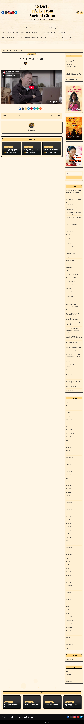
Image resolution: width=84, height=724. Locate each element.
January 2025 (69, 461)
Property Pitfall (69, 267)
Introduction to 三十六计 (58, 32)
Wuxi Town (68, 288)
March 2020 (69, 641)
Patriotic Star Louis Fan (71, 369)
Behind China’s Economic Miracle (17, 28)
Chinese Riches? (69, 231)
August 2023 (69, 516)
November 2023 (70, 506)
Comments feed (69, 678)
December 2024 (70, 464)
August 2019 (69, 648)
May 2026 (68, 409)
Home (4, 28)
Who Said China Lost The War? (64, 37)
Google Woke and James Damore (51, 150)
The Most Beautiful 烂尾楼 (72, 277)
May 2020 (68, 634)
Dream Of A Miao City (71, 238)
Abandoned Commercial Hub (72, 192)
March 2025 (69, 454)
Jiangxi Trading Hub (70, 260)
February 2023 (69, 537)
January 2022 (69, 582)
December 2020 (70, 620)
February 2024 (69, 495)
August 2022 (69, 558)
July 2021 (68, 603)
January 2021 (69, 616)
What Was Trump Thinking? (72, 79)
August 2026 (69, 402)
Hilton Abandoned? (70, 253)
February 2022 (69, 578)
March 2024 (69, 492)
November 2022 (70, 547)
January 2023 (69, 540)
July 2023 (68, 519)
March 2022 (69, 575)
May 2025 (68, 447)
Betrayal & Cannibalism (71, 309)
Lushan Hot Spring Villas (71, 264)
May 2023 (68, 526)
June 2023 (68, 523)
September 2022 (70, 554)
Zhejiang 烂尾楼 (69, 296)
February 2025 (69, 457)
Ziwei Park (68, 300)
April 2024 (68, 488)
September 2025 (70, 433)
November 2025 (70, 426)
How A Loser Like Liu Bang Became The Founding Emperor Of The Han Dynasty (25, 32)
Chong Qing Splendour (71, 234)
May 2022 (68, 568)
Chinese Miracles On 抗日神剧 (73, 356)
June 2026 (68, 405)
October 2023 (69, 509)
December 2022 (69, 544)
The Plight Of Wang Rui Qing (72, 281)
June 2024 (68, 481)
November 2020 (70, 623)
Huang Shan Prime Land (71, 257)
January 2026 (69, 419)
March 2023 (69, 533)
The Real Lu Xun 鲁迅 (46, 37)
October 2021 (69, 592)
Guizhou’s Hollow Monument (72, 250)
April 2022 (68, 571)
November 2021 (69, 589)
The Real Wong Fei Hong (71, 378)
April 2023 (68, 530)
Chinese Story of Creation (37, 28)
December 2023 (70, 502)
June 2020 (68, 630)
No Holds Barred (55, 115)
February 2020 (69, 644)
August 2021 (69, 599)
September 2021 (69, 596)
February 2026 (69, 416)
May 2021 (68, 609)
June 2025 (68, 443)
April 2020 (68, 637)
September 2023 (70, 513)
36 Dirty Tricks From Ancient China (42, 10)
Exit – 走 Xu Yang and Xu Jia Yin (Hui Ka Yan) (11, 150)
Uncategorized (31, 54)
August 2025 (69, 436)
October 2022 (69, 551)
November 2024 (70, 468)
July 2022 (68, 561)
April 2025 (68, 450)
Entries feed (68, 674)
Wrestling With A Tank (71, 386)
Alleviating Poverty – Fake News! (73, 199)
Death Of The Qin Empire (53, 28)
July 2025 (68, 440)
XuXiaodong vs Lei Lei (8, 42)
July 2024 (68, 478)
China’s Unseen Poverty (71, 221)
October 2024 (69, 471)
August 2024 (69, 474)
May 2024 (68, 485)
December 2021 (69, 585)
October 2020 (69, 627)
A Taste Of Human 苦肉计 (72, 306)
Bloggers (46, 722)
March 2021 (68, 613)
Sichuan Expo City (70, 271)
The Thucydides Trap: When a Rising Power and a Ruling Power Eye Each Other (73, 75)
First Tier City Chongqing (71, 246)
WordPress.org (69, 681)
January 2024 (69, 499)
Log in (67, 671)
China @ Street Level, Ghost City (73, 217)
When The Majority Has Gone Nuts (12, 115)
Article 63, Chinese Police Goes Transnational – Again (31, 151)
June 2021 (68, 606)
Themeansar (52, 722)
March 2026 (69, 412)
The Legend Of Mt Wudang (72, 274)
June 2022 (68, 564)
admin (30, 63)
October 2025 (69, 429)
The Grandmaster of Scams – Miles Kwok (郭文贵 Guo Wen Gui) (20, 37)
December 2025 (70, 423)
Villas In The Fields (70, 284)
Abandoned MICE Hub (71, 196)
